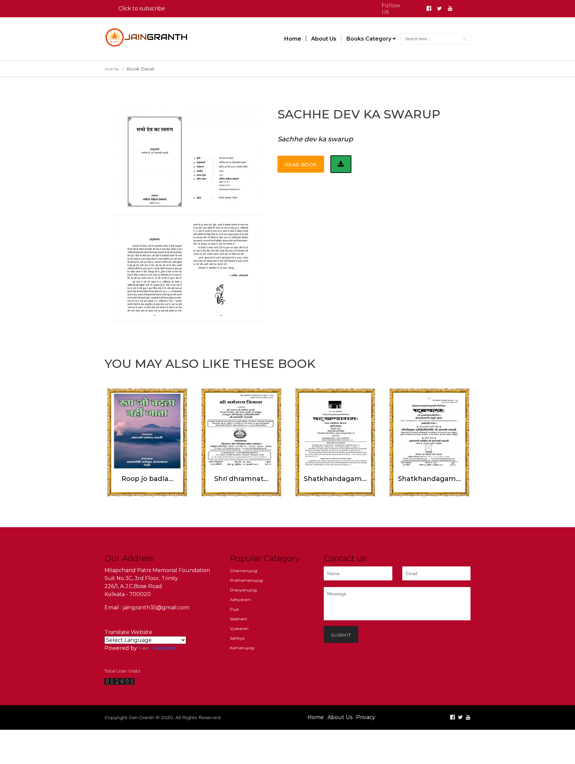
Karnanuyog (242, 647)
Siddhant (238, 618)
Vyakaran (239, 628)
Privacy (365, 717)
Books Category (369, 39)
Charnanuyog (243, 570)
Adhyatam (240, 599)
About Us (323, 39)
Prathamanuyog (246, 580)
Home (292, 39)
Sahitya (237, 638)
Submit (341, 635)
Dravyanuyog (243, 589)
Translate (163, 648)
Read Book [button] (301, 165)
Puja (234, 609)
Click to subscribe (141, 8)
